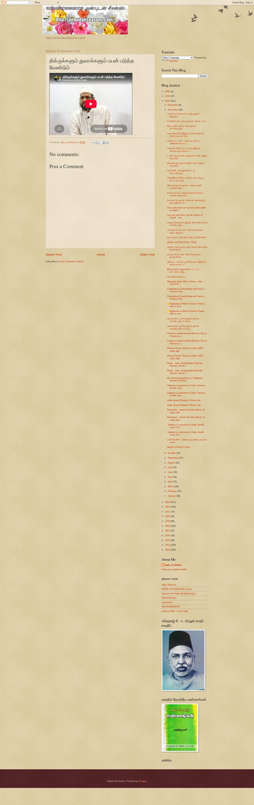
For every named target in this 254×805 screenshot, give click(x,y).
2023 (168, 502)
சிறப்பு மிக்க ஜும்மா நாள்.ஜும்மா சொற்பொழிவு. (181, 127)
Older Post (147, 254)
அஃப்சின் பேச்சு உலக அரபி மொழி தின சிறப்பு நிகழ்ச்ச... (185, 231)
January (172, 496)
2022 (168, 507)
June (170, 472)
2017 (168, 530)
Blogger (142, 781)
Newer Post (54, 254)
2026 (168, 91)
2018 (168, 526)
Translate (173, 61)
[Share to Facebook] (104, 142)
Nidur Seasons (169, 584)
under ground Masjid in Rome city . (184, 400)
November (173, 109)
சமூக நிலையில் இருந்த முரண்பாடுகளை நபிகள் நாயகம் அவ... (185, 134)
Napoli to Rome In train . (179, 447)
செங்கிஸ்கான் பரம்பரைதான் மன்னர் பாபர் (186, 121)
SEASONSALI (169, 598)
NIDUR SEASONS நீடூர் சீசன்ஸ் (177, 589)
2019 (168, 521)
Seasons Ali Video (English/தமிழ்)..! (179, 593)
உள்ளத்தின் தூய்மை (176, 276)
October (172, 453)
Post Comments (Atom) (71, 261)
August (172, 462)
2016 (168, 535)
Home (101, 254)
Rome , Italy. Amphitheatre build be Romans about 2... (184, 364)
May (170, 477)
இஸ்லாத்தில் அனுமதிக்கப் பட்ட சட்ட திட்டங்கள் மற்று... (184, 270)
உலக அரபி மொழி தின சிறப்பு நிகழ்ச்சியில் (186, 237)
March (171, 486)
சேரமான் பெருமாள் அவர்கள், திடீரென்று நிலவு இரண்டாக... (186, 201)
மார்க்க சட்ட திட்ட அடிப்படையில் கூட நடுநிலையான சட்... (184, 142)
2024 (168, 101)
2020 (168, 516)
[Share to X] (101, 142)
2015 (168, 540)
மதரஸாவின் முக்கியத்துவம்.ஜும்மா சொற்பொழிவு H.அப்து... (183, 319)
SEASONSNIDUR (171, 606)
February (172, 491)
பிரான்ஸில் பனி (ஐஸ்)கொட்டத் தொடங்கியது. (181, 171)
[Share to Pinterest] (107, 142)
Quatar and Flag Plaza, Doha (181, 242)
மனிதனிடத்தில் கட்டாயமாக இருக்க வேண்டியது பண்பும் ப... (183, 149)
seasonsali (167, 602)
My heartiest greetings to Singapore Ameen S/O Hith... (185, 379)
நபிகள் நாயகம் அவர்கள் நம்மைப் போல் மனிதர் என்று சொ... (185, 194)
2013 (168, 549)
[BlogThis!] (97, 142)
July (170, 467)
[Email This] (94, 142)
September (173, 458)
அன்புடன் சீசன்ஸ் (173, 565)
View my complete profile (174, 569)
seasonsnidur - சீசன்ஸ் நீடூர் (175, 611)
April (170, 481)
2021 (168, 511)
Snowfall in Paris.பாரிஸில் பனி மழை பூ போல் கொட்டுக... (185, 179)
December (173, 105)
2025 (168, 96)
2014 (168, 545)
